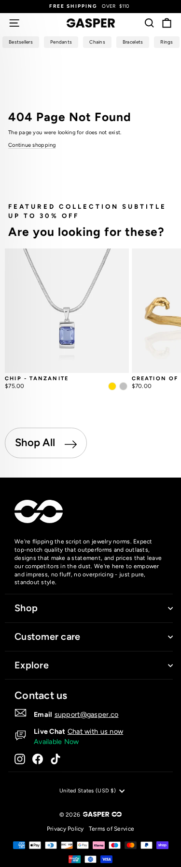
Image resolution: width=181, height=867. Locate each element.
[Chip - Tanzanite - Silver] (123, 386)
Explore (31, 665)
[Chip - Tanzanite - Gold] (112, 386)
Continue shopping (32, 145)
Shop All (36, 442)
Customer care (47, 636)
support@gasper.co (87, 714)
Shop (26, 608)
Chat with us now (95, 731)
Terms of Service (111, 828)
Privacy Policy (65, 828)
